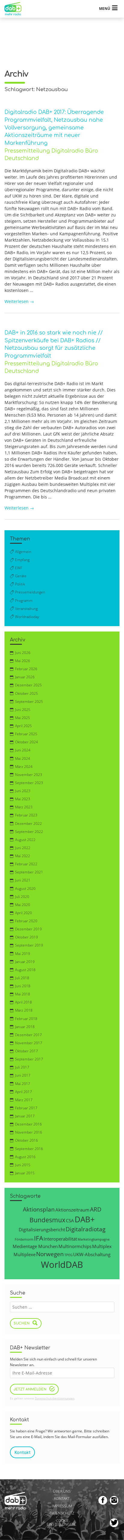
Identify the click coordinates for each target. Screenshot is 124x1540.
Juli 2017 (22, 1067)
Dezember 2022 (28, 823)
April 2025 (23, 725)
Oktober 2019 (26, 937)
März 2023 (24, 807)
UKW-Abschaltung (91, 1254)
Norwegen (50, 1254)
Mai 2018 (22, 994)
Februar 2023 (26, 815)
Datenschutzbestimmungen (54, 1398)
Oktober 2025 (26, 693)
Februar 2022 (26, 864)
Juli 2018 (22, 977)
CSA (70, 1220)
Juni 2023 (22, 790)
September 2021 (29, 872)
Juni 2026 (22, 652)
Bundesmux (47, 1219)
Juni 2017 (22, 1075)
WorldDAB (62, 1265)
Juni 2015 (22, 1164)
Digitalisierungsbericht (42, 1229)
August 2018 (25, 969)
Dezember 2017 (28, 1034)
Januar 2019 (25, 961)
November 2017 (28, 1042)
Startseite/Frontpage (16, 9)
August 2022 (25, 839)
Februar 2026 (26, 668)
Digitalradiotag (85, 1229)
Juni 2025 (22, 709)
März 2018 (24, 1010)
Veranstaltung (26, 608)
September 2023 (29, 782)
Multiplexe (25, 1254)
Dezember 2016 (28, 1124)
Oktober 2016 (26, 1140)
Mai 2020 (22, 904)
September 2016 (29, 1148)
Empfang (22, 559)
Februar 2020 (26, 920)
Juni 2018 (22, 986)
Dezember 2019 (28, 929)
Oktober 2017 (26, 1051)
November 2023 (28, 774)
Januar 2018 (25, 1026)
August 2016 (25, 1156)
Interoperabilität (60, 1239)
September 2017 (29, 1059)
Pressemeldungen (30, 592)
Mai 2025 (22, 717)
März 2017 (24, 1099)
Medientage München (35, 1246)
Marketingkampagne (94, 1239)
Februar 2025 (26, 733)
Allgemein (23, 551)
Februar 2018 (26, 1018)
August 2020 (25, 888)
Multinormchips (74, 1246)
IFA (38, 1238)
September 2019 (29, 945)
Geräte (20, 575)
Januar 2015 (25, 1173)
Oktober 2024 (26, 742)
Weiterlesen (19, 301)
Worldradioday (27, 616)
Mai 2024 (22, 758)
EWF (18, 567)
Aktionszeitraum (72, 1210)
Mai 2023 (22, 798)
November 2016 (28, 1132)
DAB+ (85, 1219)
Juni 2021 (22, 880)
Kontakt (62, 1498)
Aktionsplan (39, 1209)
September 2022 (29, 831)
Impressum (62, 1506)
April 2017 (23, 1091)
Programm (24, 600)
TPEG (68, 1255)
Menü (104, 8)
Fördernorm (24, 1239)
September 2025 (29, 701)
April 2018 (23, 1002)
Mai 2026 (22, 660)
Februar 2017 (26, 1107)
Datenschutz (62, 1513)
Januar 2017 (25, 1116)
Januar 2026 (25, 676)
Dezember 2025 (28, 685)
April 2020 (23, 912)
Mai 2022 (22, 855)
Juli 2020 (22, 896)
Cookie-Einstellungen (61, 1522)
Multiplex (102, 1246)
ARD (95, 1209)
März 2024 (24, 766)
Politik (20, 584)
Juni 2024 (22, 750)
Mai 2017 (22, 1083)
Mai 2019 (22, 953)
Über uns (62, 1491)
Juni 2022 (22, 847)
